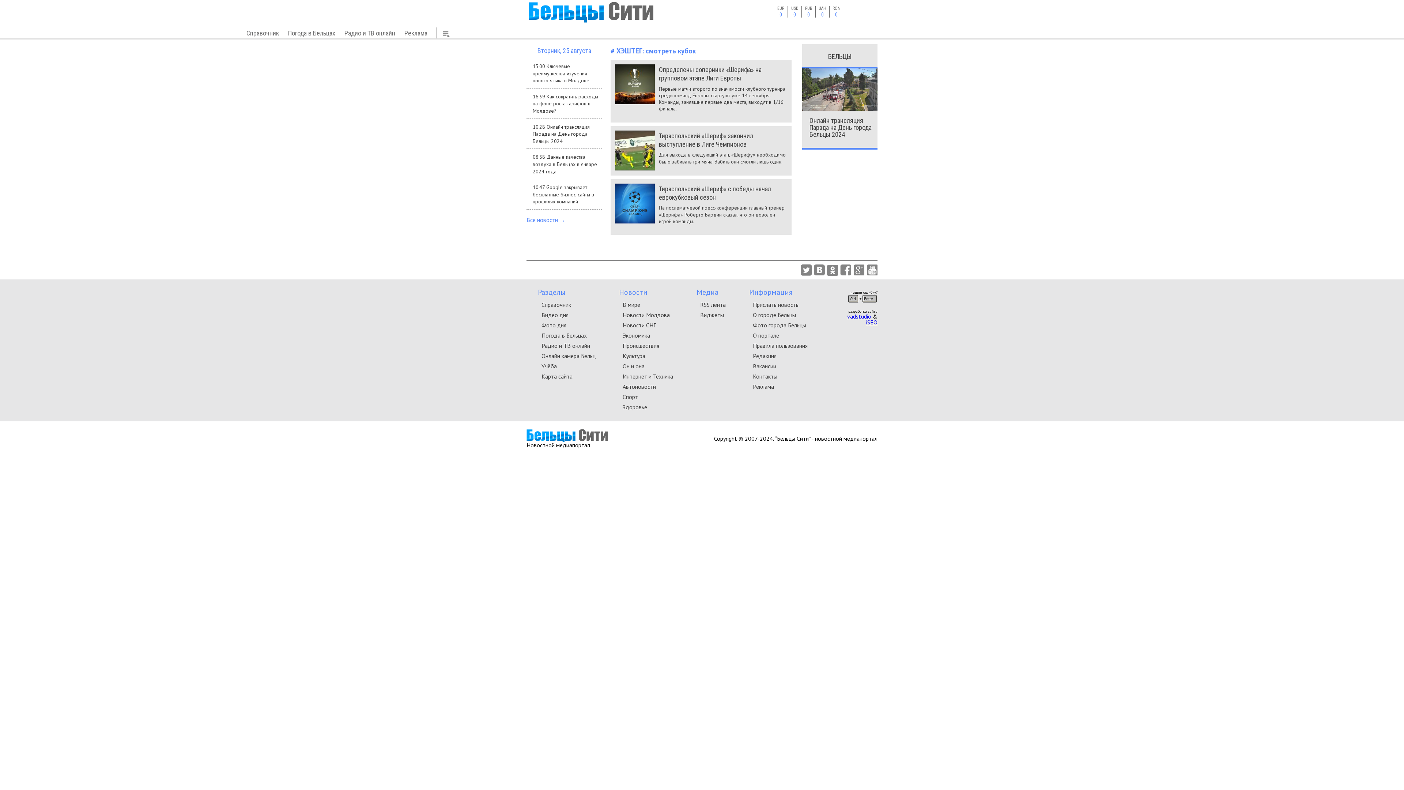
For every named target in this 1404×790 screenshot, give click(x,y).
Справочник (262, 33)
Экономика (636, 335)
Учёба (549, 366)
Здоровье (635, 407)
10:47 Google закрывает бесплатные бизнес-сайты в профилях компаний (563, 194)
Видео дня (555, 315)
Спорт (630, 396)
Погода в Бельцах (311, 33)
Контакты (765, 376)
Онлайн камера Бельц (568, 356)
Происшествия (641, 345)
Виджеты (712, 315)
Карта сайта (557, 376)
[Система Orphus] (863, 304)
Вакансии (764, 366)
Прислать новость (776, 304)
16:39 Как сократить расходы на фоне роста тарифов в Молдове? (565, 103)
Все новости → (545, 220)
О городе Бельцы (774, 315)
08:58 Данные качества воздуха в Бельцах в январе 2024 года (565, 164)
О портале (766, 335)
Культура (634, 356)
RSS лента (713, 304)
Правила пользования (780, 345)
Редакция (765, 356)
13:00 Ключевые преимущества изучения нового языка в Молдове (561, 73)
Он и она (634, 366)
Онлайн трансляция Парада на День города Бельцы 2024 (840, 127)
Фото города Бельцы (779, 325)
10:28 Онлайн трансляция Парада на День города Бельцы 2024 (561, 134)
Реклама (415, 33)
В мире (631, 304)
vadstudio (859, 316)
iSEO (872, 322)
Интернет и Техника (648, 376)
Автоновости (639, 386)
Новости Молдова (646, 315)
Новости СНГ (639, 325)
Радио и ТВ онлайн (369, 33)
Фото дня (553, 325)
